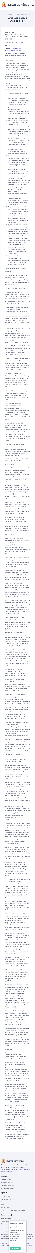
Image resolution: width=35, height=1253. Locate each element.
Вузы (2, 1202)
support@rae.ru (28, 1245)
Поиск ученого (6, 1180)
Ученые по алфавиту (7, 1188)
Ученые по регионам (7, 1185)
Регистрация (5, 1221)
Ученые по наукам (7, 1182)
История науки (6, 1199)
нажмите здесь (19, 1244)
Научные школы (6, 1196)
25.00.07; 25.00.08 (21, 42)
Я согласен (15, 1248)
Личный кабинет (6, 1218)
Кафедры (4, 1204)
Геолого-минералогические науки (18, 15)
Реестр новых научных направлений (13, 1210)
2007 (9, 45)
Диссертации (5, 1207)
